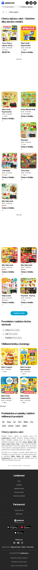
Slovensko (30, 547)
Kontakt (19, 485)
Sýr (14, 422)
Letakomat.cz (6, 438)
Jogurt (27, 456)
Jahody (10, 426)
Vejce (9, 422)
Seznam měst (18, 492)
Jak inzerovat (19, 510)
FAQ (19, 481)
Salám (18, 426)
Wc (3, 422)
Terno (13, 444)
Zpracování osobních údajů (19, 565)
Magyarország (15, 547)
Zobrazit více (19, 313)
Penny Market (27, 442)
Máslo (18, 456)
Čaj (31, 422)
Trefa (8, 444)
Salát (4, 426)
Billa (35, 442)
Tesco (12, 330)
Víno (19, 422)
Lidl (11, 334)
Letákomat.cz (24, 553)
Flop (17, 444)
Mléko (26, 422)
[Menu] (35, 3)
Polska (23, 547)
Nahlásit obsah (19, 488)
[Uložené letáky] (27, 3)
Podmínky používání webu (19, 562)
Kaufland (13, 338)
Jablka (24, 426)
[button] (31, 3)
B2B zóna (19, 514)
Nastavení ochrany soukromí (19, 558)
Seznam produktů (19, 496)
